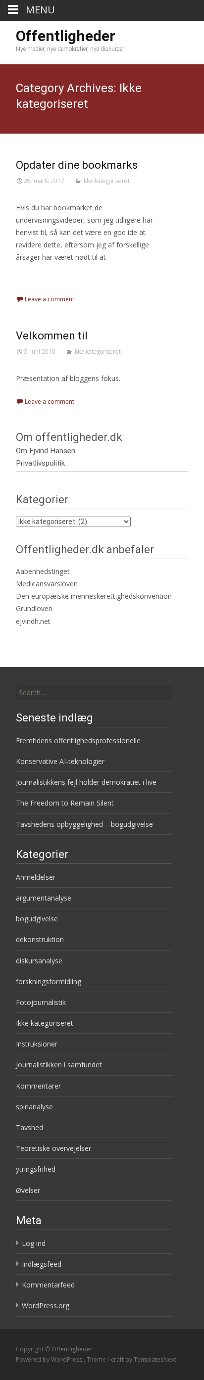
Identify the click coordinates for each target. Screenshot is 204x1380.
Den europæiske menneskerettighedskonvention (94, 596)
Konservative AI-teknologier (60, 761)
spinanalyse (34, 1106)
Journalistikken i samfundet (59, 1064)
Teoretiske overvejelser (53, 1148)
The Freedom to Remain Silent (65, 803)
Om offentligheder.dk (69, 437)
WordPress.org (45, 1305)
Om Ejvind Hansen (45, 450)
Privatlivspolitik (40, 463)
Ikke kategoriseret (106, 181)
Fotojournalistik (41, 1002)
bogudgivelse (37, 918)
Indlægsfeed (41, 1264)
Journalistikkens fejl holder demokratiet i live (86, 782)
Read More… (38, 276)
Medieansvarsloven (47, 583)
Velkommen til (52, 336)
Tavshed (29, 1127)
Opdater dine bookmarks (77, 165)
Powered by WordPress (50, 1359)
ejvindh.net (33, 621)
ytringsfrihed (35, 1169)
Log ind (34, 1243)
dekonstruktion (40, 939)
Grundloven (34, 608)
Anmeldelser (35, 877)
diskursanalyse (39, 960)
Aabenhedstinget (43, 571)
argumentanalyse (43, 898)
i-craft (116, 1359)
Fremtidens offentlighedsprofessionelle (78, 740)
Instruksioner (36, 1043)
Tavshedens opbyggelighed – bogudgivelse (84, 824)
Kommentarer (38, 1086)
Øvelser (28, 1190)
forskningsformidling (48, 981)
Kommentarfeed (48, 1284)
